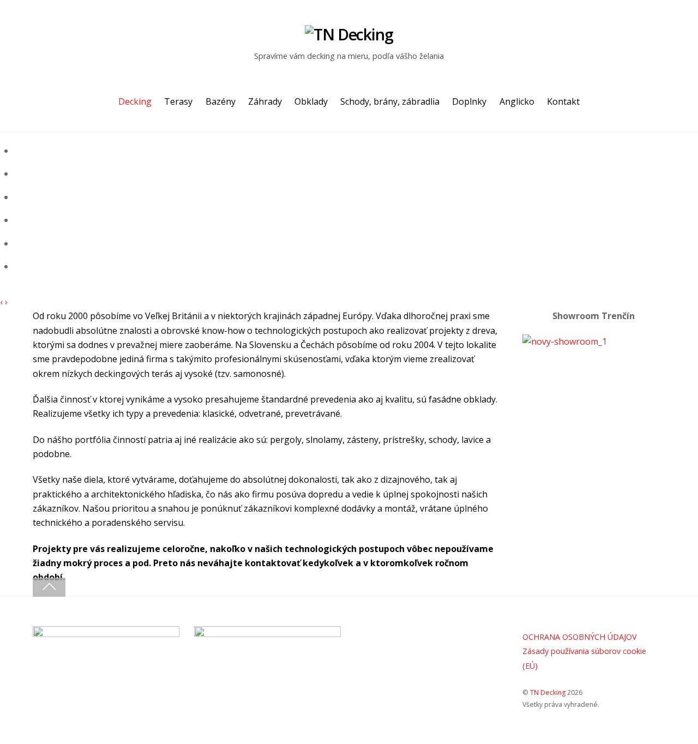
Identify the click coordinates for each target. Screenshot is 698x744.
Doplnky (469, 101)
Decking (135, 101)
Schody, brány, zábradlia (390, 101)
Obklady (311, 101)
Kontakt (563, 101)
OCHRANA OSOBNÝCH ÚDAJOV (579, 637)
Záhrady (265, 101)
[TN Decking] (349, 34)
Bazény (221, 101)
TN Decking (547, 692)
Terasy (178, 101)
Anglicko (517, 101)
